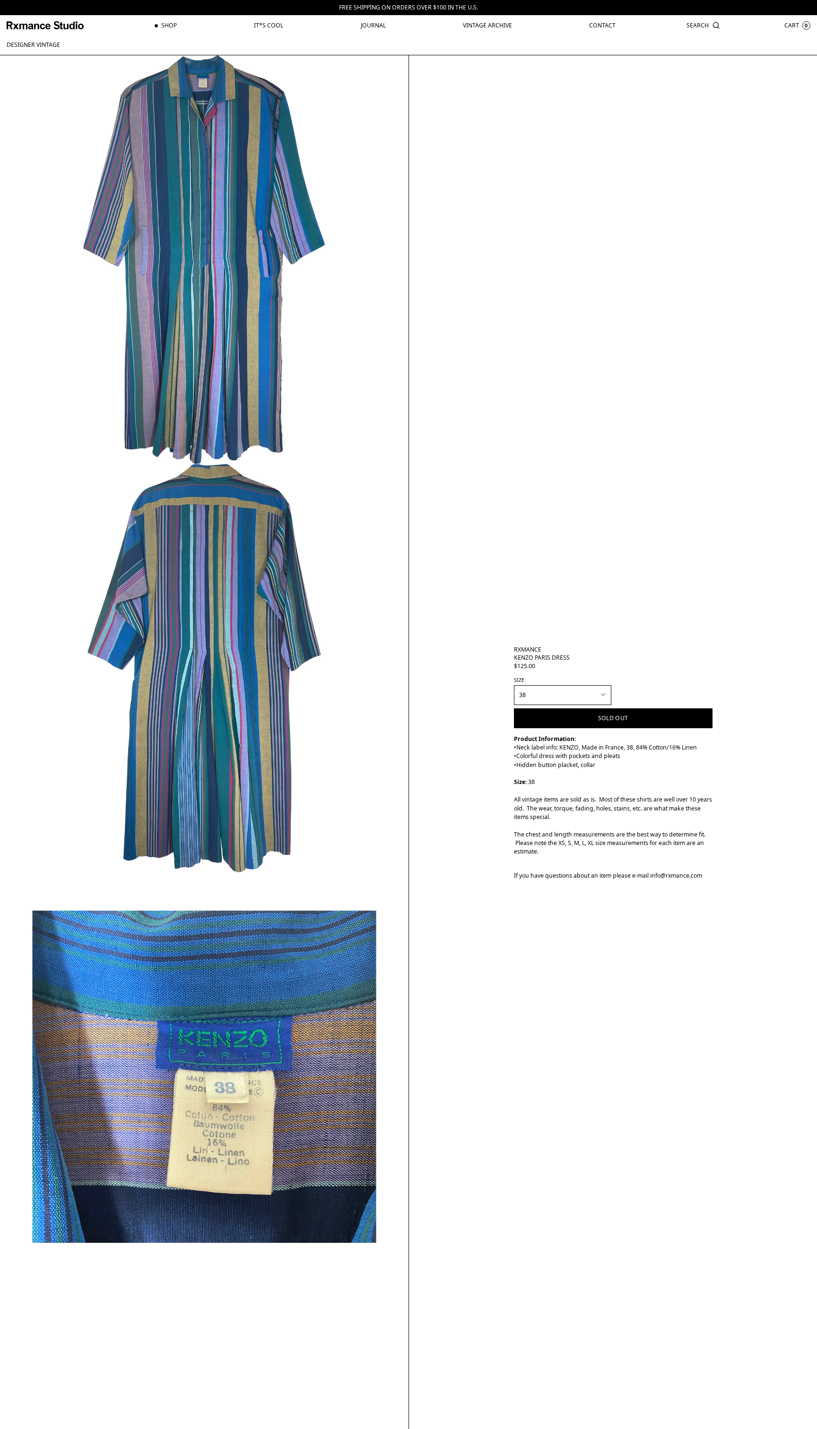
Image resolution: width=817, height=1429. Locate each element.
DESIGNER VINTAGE (33, 45)
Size (519, 680)
